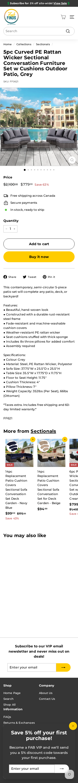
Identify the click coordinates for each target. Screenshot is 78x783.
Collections (23, 44)
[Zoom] (72, 160)
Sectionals (43, 44)
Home (7, 44)
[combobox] (39, 31)
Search (8, 699)
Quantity (11, 221)
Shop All (9, 704)
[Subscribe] (62, 769)
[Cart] (63, 17)
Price (7, 177)
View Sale (60, 3)
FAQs (7, 717)
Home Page (12, 693)
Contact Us (47, 699)
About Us (45, 693)
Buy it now (39, 257)
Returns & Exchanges (19, 723)
